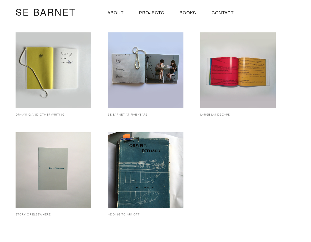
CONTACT (223, 12)
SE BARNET (46, 11)
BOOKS (188, 12)
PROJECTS (151, 12)
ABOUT (115, 12)
